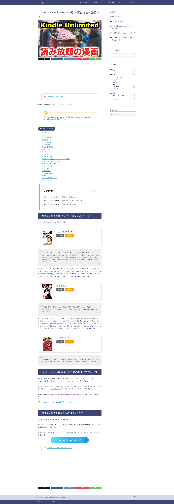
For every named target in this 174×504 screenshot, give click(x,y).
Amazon (69, 235)
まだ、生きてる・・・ (49, 178)
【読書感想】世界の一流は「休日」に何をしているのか (123, 39)
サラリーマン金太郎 (48, 156)
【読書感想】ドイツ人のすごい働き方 (123, 33)
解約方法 (69, 432)
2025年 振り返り (118, 21)
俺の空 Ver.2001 (47, 137)
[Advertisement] (70, 78)
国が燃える (45, 152)
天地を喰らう (46, 171)
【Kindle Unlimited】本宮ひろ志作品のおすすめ (63, 197)
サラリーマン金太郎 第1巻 (64, 231)
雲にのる (45, 154)
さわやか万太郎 (47, 166)
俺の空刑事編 (46, 142)
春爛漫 (44, 175)
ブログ (124, 97)
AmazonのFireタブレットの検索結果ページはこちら (57, 402)
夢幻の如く (45, 180)
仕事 (124, 80)
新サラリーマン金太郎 (49, 163)
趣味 (123, 93)
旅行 (120, 3)
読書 (124, 99)
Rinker (64, 232)
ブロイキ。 (40, 2)
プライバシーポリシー (42, 501)
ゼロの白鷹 (45, 168)
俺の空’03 (45, 140)
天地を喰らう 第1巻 (62, 337)
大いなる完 (45, 133)
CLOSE (93, 190)
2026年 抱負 (116, 17)
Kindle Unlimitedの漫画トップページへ (59, 96)
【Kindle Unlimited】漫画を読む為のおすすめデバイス (66, 200)
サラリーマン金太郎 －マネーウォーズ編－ (56, 159)
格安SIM (112, 3)
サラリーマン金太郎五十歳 (51, 161)
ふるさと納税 (82, 3)
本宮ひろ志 (56, 104)
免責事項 (52, 501)
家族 (124, 82)
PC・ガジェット (132, 3)
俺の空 (44, 135)
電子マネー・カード (98, 3)
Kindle (60, 235)
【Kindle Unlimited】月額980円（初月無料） (62, 204)
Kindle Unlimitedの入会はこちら (70, 440)
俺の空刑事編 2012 (48, 144)
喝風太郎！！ (46, 149)
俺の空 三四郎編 (47, 147)
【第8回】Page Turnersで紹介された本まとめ (123, 27)
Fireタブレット (55, 389)
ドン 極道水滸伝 (47, 173)
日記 (124, 84)
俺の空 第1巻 (60, 285)
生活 (123, 74)
